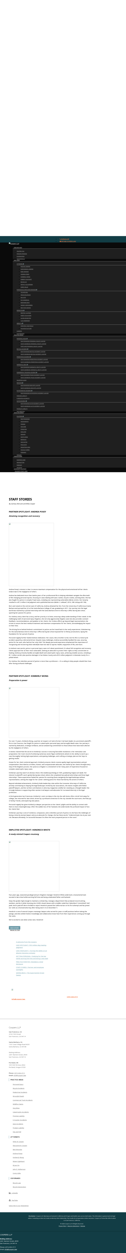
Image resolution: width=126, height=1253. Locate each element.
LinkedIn (14, 1193)
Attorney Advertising (73, 1226)
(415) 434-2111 (19, 1073)
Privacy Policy (62, 1226)
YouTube (14, 1200)
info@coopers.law (19, 1075)
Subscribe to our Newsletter (19, 1206)
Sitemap (82, 1226)
